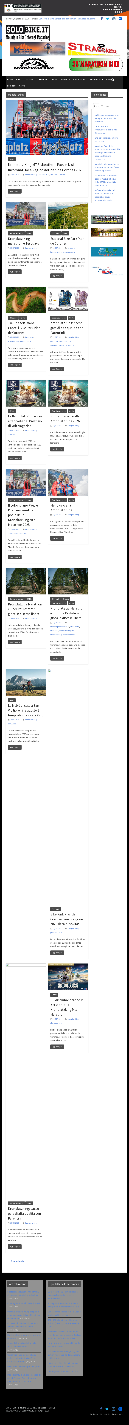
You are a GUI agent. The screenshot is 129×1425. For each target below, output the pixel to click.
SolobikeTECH (96, 79)
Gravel (22, 85)
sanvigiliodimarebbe (58, 345)
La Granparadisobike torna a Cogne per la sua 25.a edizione (107, 118)
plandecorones (69, 252)
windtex (71, 345)
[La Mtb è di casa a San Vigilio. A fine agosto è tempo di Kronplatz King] (26, 671)
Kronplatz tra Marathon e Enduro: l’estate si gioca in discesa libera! (67, 613)
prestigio (11, 434)
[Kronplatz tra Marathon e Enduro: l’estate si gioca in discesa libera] (26, 569)
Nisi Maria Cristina (57, 174)
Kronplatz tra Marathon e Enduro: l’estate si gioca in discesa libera (25, 609)
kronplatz (29, 337)
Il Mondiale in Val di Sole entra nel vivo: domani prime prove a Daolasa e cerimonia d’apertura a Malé (64, 1335)
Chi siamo (94, 1414)
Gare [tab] (96, 106)
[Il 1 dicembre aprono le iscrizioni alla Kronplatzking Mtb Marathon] (68, 965)
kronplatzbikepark (66, 630)
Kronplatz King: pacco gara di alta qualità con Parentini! (66, 328)
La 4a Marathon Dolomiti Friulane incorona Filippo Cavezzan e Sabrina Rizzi (63, 1295)
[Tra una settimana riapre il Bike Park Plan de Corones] (26, 288)
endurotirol (74, 626)
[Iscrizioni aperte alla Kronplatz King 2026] (68, 381)
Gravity (29, 79)
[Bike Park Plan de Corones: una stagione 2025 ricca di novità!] (68, 671)
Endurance (44, 79)
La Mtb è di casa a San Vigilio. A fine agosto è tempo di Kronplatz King (25, 710)
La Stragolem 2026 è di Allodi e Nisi (23, 1303)
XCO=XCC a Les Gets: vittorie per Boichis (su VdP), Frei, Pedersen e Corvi (63, 1323)
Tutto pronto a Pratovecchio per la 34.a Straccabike (106, 129)
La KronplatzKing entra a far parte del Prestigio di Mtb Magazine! (25, 421)
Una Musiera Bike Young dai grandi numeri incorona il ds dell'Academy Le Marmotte (64, 1355)
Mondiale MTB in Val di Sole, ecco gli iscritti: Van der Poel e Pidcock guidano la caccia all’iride (24, 1378)
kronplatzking (30, 174)
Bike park (11, 85)
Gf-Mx (55, 79)
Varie (108, 79)
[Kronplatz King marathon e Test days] (26, 204)
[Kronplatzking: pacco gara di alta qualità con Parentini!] (26, 965)
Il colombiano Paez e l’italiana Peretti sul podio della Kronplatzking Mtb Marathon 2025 (23, 515)
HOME (10, 79)
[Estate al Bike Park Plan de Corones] (68, 204)
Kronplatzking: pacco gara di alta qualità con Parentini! (24, 1213)
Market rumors (80, 79)
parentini (54, 341)
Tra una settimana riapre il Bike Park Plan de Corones (24, 328)
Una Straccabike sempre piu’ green (24, 1366)
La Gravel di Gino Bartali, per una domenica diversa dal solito (67, 18)
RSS (101, 1414)
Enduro (66, 599)
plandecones (25, 341)
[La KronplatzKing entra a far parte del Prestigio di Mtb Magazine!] (26, 381)
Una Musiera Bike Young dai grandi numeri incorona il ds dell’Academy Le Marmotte (23, 1315)
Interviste (65, 79)
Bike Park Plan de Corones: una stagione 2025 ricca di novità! (66, 919)
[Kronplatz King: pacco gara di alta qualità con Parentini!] (68, 288)
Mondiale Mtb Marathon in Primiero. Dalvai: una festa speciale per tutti (107, 167)
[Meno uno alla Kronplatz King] (68, 470)
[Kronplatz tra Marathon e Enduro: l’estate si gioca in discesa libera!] (68, 569)
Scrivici (107, 1414)
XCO (18, 79)
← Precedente (15, 1261)
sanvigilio (12, 724)
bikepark (71, 248)
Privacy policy (117, 1414)
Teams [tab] (105, 106)
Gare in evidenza (16, 233)
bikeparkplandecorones (59, 626)
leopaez (11, 533)
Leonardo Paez (43, 174)
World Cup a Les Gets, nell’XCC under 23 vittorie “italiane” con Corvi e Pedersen (21, 1358)
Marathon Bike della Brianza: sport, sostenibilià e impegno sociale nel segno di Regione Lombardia (107, 153)
